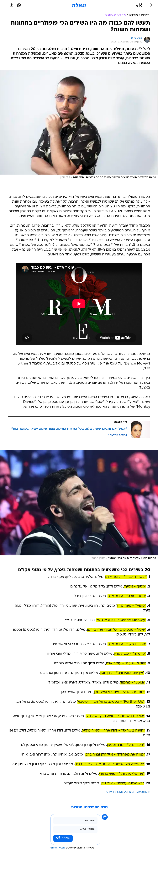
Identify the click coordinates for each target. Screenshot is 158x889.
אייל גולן (123, 792)
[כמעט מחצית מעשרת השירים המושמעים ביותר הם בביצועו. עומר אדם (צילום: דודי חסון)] (79, 125)
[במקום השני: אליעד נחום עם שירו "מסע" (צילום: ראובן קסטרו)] (79, 506)
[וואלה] (79, 5)
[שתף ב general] (11, 5)
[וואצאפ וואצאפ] (19, 5)
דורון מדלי (112, 792)
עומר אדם (135, 792)
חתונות (146, 792)
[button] (139, 5)
